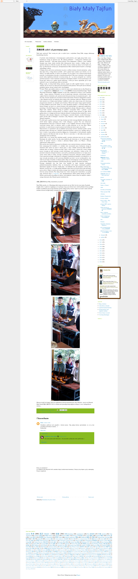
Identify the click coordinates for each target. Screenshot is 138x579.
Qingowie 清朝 (79, 540)
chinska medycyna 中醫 (71, 537)
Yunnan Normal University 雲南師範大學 (94, 554)
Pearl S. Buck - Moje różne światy (105, 201)
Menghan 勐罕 (70, 556)
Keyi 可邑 (59, 564)
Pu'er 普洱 (35, 546)
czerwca (103, 128)
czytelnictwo (44, 412)
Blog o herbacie (102, 304)
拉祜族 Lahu (30, 550)
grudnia (103, 237)
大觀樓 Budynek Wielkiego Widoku (52, 548)
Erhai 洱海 (28, 546)
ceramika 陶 (69, 559)
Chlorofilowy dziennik (104, 306)
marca (102, 121)
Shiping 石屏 (92, 550)
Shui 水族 (38, 565)
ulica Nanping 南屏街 (107, 567)
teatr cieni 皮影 (77, 562)
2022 (101, 253)
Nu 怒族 (99, 564)
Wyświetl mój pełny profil (104, 82)
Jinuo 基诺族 (54, 561)
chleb (102, 187)
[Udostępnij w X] (63, 410)
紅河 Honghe (44, 545)
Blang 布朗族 (99, 550)
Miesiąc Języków (74, 548)
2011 (101, 106)
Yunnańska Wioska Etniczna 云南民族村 (33, 567)
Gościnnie (56, 41)
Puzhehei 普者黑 (106, 545)
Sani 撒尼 (76, 554)
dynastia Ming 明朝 (63, 542)
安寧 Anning (90, 546)
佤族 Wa (39, 548)
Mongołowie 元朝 (84, 548)
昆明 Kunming (69, 534)
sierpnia (103, 132)
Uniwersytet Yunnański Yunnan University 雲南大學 (106, 140)
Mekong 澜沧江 (73, 558)
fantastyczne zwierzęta (104, 537)
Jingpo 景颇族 (70, 554)
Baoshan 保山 (108, 554)
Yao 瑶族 (82, 554)
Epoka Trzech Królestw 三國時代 (32, 561)
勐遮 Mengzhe (77, 559)
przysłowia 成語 (49, 539)
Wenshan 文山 (52, 562)
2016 (101, 240)
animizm (66, 567)
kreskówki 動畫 (95, 542)
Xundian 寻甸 (108, 565)
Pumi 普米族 (84, 561)
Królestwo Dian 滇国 (45, 556)
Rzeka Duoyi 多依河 (36, 559)
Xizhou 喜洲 (59, 562)
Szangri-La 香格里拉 (79, 556)
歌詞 (27, 539)
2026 (101, 262)
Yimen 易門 (45, 551)
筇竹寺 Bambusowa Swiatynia (94, 553)
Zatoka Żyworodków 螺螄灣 (48, 567)
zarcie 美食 (54, 412)
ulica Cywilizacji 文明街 (86, 562)
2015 (101, 115)
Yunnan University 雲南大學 (41, 542)
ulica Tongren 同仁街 (30, 568)
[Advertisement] (65, 484)
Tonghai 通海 (44, 554)
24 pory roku (62, 550)
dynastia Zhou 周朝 (81, 567)
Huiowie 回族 (96, 545)
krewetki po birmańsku (106, 189)
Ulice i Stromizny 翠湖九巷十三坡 (57, 559)
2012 (101, 108)
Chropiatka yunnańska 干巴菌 (106, 180)
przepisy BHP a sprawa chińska (106, 204)
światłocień (103, 155)
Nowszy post (40, 497)
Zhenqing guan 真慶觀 (59, 567)
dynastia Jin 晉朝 (38, 558)
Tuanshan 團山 (88, 556)
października (104, 136)
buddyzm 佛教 (85, 537)
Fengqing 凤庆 (66, 548)
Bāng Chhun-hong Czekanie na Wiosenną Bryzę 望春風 (106, 168)
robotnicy (103, 194)
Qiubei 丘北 (90, 561)
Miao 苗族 (52, 545)
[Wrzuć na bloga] (62, 410)
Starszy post (91, 497)
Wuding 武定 (78, 565)
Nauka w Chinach (105, 185)
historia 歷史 (65, 535)
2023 (101, 255)
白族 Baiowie (54, 540)
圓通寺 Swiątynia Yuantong (61, 551)
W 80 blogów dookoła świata (66, 540)
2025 (101, 259)
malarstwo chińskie (52, 546)
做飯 (58, 533)
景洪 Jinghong (35, 545)
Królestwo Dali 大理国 (102, 551)
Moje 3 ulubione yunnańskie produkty (106, 213)
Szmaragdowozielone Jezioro (105, 163)
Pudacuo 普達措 (105, 564)
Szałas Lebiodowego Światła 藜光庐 (105, 216)
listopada (103, 235)
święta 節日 (32, 537)
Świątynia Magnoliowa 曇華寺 (105, 548)
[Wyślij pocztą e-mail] (60, 410)
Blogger (78, 575)
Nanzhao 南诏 (69, 550)
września (103, 134)
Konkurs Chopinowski (106, 196)
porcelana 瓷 (51, 558)
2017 (101, 242)
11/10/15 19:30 (62, 436)
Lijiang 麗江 (29, 542)
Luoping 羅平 (36, 553)
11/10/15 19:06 (46, 422)
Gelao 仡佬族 (37, 556)
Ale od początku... (29, 41)
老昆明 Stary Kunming (62, 412)
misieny (42, 90)
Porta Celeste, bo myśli (104, 313)
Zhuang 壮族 (58, 554)
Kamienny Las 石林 (106, 553)
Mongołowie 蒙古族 (92, 564)
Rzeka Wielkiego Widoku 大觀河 (81, 550)
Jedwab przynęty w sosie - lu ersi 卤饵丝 (106, 231)
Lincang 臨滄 (45, 543)
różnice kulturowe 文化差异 (61, 539)
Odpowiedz (43, 430)
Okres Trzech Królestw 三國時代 (33, 554)
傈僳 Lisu (51, 551)
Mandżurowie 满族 (30, 551)
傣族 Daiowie (95, 539)
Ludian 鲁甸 (65, 564)
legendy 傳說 (99, 535)
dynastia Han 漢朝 (30, 548)
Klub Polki (43, 546)
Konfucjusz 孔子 (85, 542)
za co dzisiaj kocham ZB (83, 539)
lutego (102, 119)
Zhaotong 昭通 (96, 556)
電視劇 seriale (86, 543)
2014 (101, 113)
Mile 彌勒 (84, 564)
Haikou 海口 (39, 564)
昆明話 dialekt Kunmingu (42, 540)
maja (102, 125)
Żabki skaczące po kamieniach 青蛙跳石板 (106, 209)
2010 (101, 104)
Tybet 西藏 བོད (106, 546)
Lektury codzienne (47, 41)
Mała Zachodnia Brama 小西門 (58, 556)
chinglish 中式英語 (85, 545)
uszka (102, 143)
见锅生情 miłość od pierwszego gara (105, 174)
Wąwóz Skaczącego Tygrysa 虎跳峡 (89, 565)
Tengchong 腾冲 (45, 559)
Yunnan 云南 (38, 535)
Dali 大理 (73, 539)
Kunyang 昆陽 (68, 561)
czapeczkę (56, 173)
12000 (102, 161)
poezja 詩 (39, 539)
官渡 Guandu (84, 559)
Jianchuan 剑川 (46, 564)
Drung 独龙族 (29, 556)
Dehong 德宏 (66, 558)
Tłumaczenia (38, 41)
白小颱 (29, 50)
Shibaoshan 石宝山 (55, 553)
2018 (101, 244)
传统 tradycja (48, 535)
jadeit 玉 (45, 558)
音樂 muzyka (102, 534)
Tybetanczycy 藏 (93, 548)
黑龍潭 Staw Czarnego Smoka (74, 551)
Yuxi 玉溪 (49, 412)
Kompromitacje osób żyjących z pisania (104, 310)
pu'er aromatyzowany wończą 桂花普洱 (105, 228)
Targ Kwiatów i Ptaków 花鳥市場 (41, 562)
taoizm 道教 (103, 539)
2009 (101, 102)
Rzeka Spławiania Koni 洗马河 (106, 561)
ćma (101, 219)
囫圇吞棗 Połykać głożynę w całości (105, 158)
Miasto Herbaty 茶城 (76, 561)
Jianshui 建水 (53, 542)
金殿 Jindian (55, 550)
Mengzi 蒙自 (38, 551)
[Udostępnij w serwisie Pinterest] (66, 410)
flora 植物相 (90, 534)
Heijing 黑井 (36, 543)
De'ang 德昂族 (98, 559)
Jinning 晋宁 (48, 561)
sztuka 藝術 (89, 535)
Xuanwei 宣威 (101, 565)
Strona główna (65, 497)
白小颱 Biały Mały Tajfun (50, 436)
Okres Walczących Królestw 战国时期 (94, 558)
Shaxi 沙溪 (97, 546)
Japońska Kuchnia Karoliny (105, 307)
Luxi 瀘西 (71, 564)
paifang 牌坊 (98, 567)
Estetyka (102, 221)
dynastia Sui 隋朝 (73, 567)
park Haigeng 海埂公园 (68, 562)
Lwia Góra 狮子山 (77, 564)
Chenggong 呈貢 (107, 550)
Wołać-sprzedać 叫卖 (105, 192)
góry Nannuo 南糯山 (91, 567)
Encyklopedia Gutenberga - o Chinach (105, 152)
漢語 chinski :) (45, 533)
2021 (101, 251)
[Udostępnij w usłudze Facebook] (65, 410)
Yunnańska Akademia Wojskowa (105, 224)
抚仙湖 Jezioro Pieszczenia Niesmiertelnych (77, 553)
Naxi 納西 (52, 543)
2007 (101, 97)
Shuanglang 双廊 (30, 562)
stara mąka (103, 183)
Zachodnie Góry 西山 (62, 545)
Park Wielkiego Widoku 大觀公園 (99, 543)
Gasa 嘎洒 (95, 562)
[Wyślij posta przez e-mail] (57, 410)
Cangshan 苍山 (85, 551)
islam (64, 554)
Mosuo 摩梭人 (82, 558)
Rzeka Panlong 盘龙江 (45, 553)
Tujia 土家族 (63, 553)
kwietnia (103, 123)
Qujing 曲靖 (96, 561)
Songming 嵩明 (45, 565)
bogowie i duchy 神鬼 (105, 540)
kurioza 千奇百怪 (77, 535)
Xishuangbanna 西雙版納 (91, 540)
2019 (101, 246)
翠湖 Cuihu (58, 537)
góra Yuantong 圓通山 (107, 542)
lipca (102, 130)
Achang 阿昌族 (58, 558)
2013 (101, 110)
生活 (57, 535)
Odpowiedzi (45, 433)
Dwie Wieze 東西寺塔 (106, 559)
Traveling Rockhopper (104, 315)
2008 (101, 100)
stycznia (103, 117)
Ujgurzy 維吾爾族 (46, 550)
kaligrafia (67, 543)
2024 (101, 257)
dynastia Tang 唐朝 (74, 542)
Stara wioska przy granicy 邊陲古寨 (56, 565)
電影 (93, 537)
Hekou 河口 (92, 551)
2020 (101, 248)
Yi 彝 (32, 539)
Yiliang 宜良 (51, 554)
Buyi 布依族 (38, 550)
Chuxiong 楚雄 (63, 546)
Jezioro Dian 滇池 (76, 543)
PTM (41, 423)
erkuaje (61, 90)
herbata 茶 (109, 535)
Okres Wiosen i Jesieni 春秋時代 (76, 546)
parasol (102, 177)
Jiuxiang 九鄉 (61, 561)
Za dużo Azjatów (104, 198)
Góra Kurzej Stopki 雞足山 (103, 562)
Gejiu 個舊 (42, 561)
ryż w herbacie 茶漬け (106, 171)
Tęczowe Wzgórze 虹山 (69, 565)
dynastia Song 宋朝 (74, 545)
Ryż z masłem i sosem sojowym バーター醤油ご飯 (106, 147)
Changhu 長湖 (91, 559)
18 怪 (29, 543)
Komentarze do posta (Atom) (49, 499)
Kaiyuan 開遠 (53, 564)
